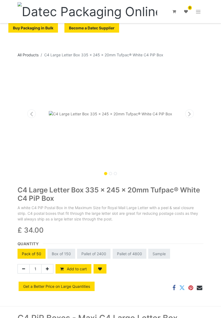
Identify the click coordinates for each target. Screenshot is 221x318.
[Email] (199, 288)
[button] (32, 113)
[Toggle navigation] (198, 11)
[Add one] (47, 269)
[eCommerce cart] (174, 11)
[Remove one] (24, 269)
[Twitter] (182, 288)
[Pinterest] (190, 288)
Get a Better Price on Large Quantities (56, 286)
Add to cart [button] (76, 269)
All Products (28, 55)
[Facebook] (174, 288)
